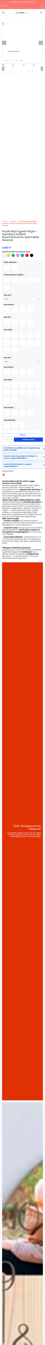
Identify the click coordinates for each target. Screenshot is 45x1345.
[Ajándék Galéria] (22, 12)
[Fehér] (4, 255)
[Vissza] (4, 43)
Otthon (4, 221)
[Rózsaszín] (18, 255)
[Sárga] (8, 255)
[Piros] (27, 255)
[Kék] (22, 255)
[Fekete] (31, 255)
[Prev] (3, 68)
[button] (41, 12)
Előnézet (22, 435)
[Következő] (41, 43)
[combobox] (20, 6)
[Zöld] (13, 255)
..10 (21, 60)
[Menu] (3, 12)
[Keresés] (42, 6)
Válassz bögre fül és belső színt (16, 252)
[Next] (42, 68)
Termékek (13, 221)
